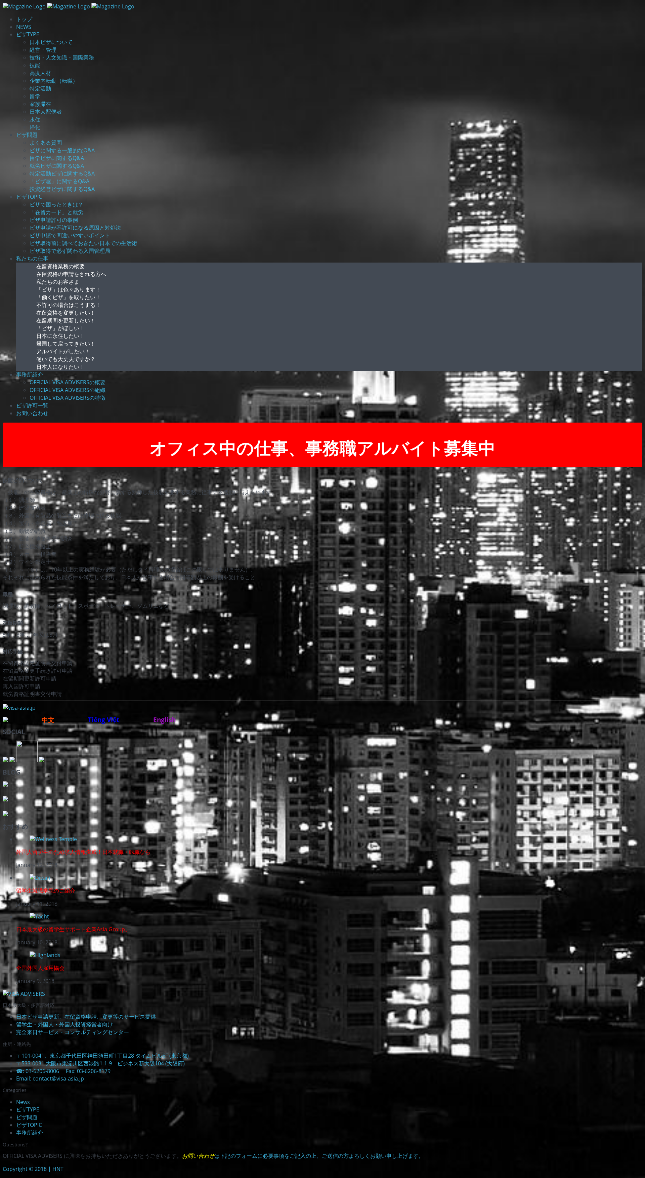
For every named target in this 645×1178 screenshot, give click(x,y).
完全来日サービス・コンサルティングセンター (72, 1032)
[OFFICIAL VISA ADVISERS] (24, 993)
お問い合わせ (32, 413)
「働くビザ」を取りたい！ (68, 297)
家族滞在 (40, 104)
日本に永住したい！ (60, 336)
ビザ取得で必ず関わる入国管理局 (70, 250)
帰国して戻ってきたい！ (65, 343)
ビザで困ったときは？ (56, 204)
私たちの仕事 (32, 258)
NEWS (23, 27)
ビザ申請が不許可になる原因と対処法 (75, 227)
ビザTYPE (27, 34)
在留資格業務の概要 (60, 266)
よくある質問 (46, 142)
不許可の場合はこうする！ (68, 305)
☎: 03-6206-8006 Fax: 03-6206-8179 (63, 1071)
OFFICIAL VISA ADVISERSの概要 (67, 382)
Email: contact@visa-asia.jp (53, 1078)
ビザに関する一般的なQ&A (62, 150)
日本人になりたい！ (60, 366)
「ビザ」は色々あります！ (68, 289)
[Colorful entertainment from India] (40, 877)
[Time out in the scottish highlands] (45, 955)
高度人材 (40, 73)
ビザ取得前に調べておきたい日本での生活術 (83, 243)
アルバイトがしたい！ (63, 351)
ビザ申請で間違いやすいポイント (70, 235)
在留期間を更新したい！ (65, 320)
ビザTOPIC (29, 196)
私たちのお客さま (57, 281)
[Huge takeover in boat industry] (39, 916)
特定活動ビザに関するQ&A (62, 173)
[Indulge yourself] (53, 839)
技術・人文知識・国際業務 (62, 57)
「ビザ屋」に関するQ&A (59, 181)
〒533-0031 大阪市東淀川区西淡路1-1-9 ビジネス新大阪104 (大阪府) (100, 1063)
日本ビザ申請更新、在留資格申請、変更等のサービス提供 (86, 1016)
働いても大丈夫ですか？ (65, 359)
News (23, 1102)
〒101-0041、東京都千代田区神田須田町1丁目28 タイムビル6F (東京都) (102, 1055)
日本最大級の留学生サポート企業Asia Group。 (73, 929)
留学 (35, 96)
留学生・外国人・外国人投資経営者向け (64, 1024)
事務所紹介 (29, 374)
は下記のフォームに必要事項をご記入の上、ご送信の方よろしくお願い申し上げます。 (303, 1156)
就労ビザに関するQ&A (57, 165)
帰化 (35, 127)
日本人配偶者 (46, 111)
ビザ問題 (27, 135)
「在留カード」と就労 (56, 212)
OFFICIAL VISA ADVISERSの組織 (67, 390)
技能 (35, 65)
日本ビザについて (51, 42)
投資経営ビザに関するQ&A (62, 189)
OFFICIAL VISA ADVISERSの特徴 (67, 397)
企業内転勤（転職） (54, 80)
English (164, 719)
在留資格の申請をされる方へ (71, 274)
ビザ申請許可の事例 (54, 220)
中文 (49, 719)
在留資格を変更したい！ (65, 312)
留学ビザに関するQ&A (57, 158)
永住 (35, 119)
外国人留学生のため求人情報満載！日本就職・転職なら (83, 852)
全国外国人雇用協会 (40, 968)
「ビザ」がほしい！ (60, 328)
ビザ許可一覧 (32, 405)
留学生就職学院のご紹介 (45, 890)
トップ (24, 19)
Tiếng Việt (104, 719)
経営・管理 (43, 49)
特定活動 (40, 88)
